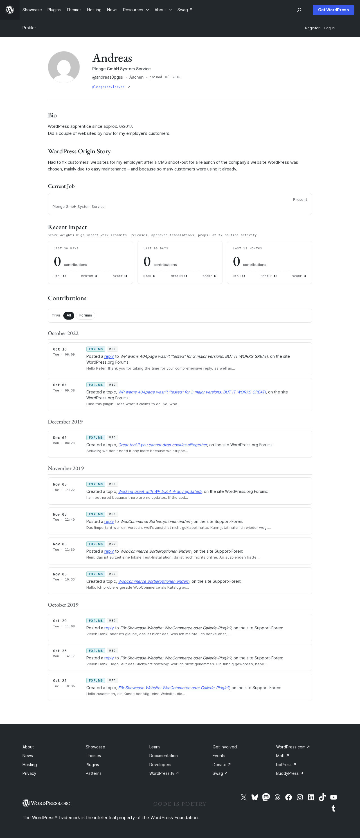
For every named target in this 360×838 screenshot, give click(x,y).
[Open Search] (299, 10)
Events (219, 755)
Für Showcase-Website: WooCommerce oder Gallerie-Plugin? (173, 687)
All (69, 315)
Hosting (29, 764)
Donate (222, 764)
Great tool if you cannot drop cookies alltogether (162, 444)
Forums (85, 315)
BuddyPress (289, 773)
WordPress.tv (164, 773)
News (27, 755)
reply (109, 356)
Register (312, 28)
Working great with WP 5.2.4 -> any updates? (160, 491)
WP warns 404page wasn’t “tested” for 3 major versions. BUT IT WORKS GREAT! (192, 392)
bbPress (286, 764)
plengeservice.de (109, 87)
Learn (154, 746)
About (28, 746)
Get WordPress (333, 9)
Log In (329, 28)
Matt (282, 755)
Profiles (29, 27)
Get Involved (225, 746)
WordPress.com (293, 746)
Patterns (94, 773)
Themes (93, 755)
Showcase (95, 746)
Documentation (163, 755)
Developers (160, 764)
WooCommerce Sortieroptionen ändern (153, 581)
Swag (220, 773)
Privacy (29, 773)
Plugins (92, 764)
